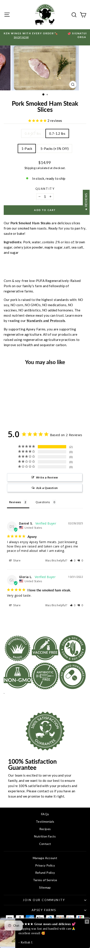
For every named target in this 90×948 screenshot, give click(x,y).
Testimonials (45, 821)
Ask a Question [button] (47, 488)
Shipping (29, 168)
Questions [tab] (43, 502)
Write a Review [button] (47, 477)
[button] (73, 560)
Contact (45, 844)
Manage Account (45, 858)
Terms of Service (45, 880)
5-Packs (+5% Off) (54, 148)
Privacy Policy (45, 865)
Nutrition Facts (45, 836)
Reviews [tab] (15, 502)
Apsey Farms (44, 910)
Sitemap (45, 887)
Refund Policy (45, 872)
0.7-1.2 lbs (57, 133)
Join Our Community (44, 900)
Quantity (45, 188)
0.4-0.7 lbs (33, 133)
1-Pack (26, 148)
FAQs (45, 814)
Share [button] (16, 560)
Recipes (45, 829)
